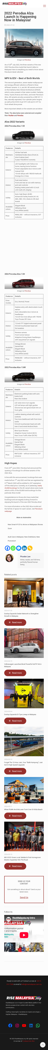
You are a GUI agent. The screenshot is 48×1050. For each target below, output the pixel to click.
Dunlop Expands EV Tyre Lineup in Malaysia (20, 714)
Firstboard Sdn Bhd (28, 1041)
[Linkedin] (24, 548)
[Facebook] (7, 548)
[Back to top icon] (42, 1044)
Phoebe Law (25, 557)
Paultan (11, 115)
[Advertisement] (24, 246)
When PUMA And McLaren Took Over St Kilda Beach (23, 809)
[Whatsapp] (13, 548)
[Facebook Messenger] (18, 548)
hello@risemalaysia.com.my (32, 984)
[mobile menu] (44, 6)
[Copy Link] (30, 548)
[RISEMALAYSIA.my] (15, 4)
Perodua (28, 60)
